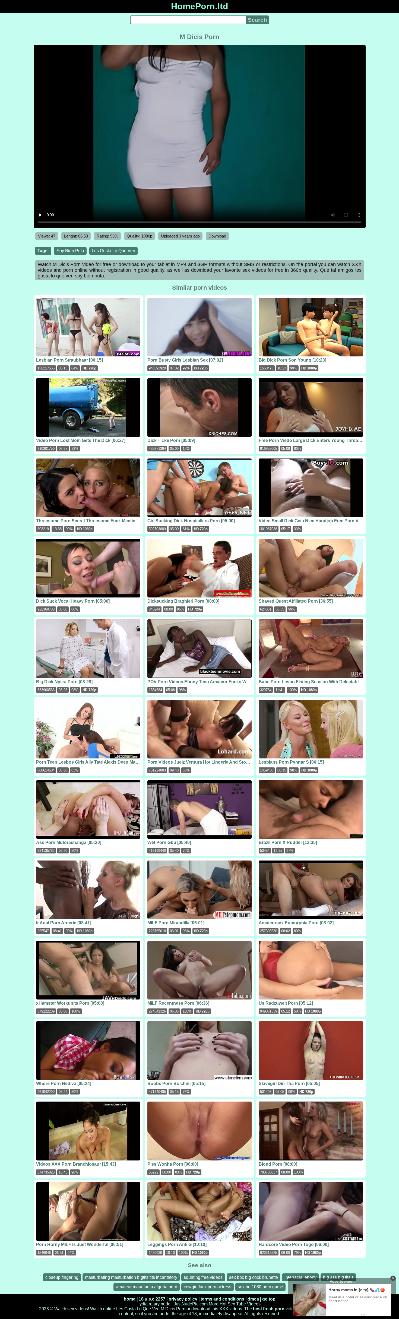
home (129, 1299)
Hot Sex (227, 1304)
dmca (253, 1299)
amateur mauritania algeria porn (146, 1287)
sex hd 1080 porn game (260, 1287)
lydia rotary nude (154, 1304)
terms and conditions (222, 1299)
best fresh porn (268, 1309)
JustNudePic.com (191, 1304)
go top (269, 1299)
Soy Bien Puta (70, 250)
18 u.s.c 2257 (152, 1299)
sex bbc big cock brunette (253, 1277)
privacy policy (183, 1299)
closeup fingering (61, 1277)
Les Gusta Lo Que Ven (113, 250)
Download (217, 236)
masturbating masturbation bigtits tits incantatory (131, 1277)
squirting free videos (203, 1277)
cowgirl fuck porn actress (207, 1287)
